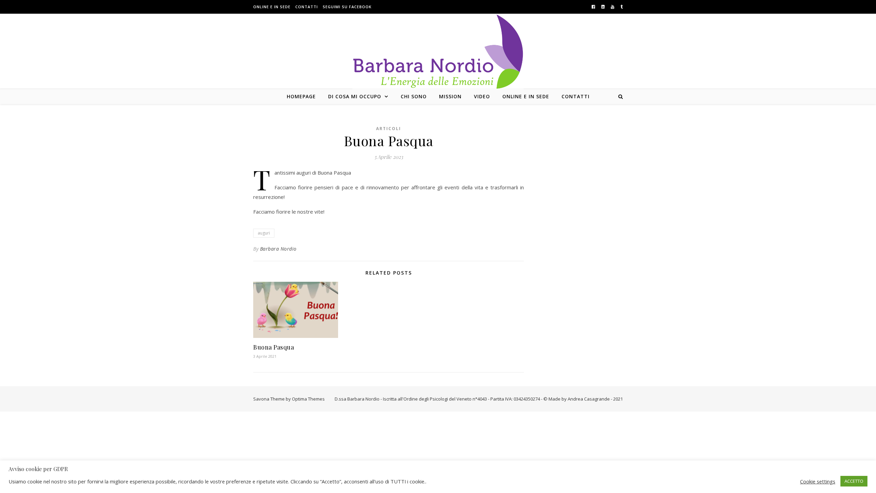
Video (482, 96)
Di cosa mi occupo (354, 96)
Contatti (306, 6)
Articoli (388, 128)
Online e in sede (272, 6)
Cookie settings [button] (817, 481)
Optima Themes (308, 399)
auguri (264, 233)
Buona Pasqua (273, 347)
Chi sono (414, 96)
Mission (450, 96)
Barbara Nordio (278, 248)
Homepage (301, 96)
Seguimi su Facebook (347, 6)
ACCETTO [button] (854, 481)
